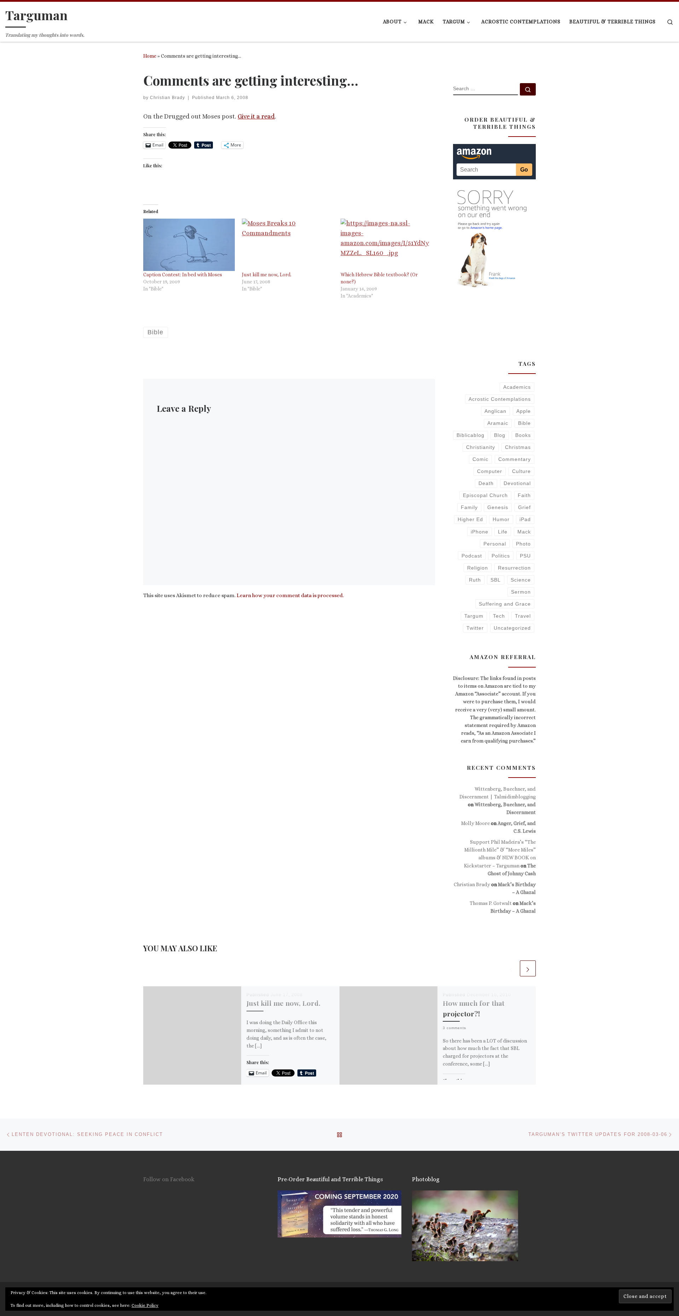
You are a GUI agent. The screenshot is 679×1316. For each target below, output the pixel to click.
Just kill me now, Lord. (266, 274)
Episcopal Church (485, 495)
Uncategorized (512, 628)
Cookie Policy (145, 1305)
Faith (524, 495)
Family (469, 507)
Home (149, 56)
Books (523, 435)
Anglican (495, 411)
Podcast (472, 556)
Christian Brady (167, 97)
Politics (501, 556)
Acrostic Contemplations (500, 399)
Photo (523, 544)
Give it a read (256, 116)
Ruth (475, 580)
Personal (494, 544)
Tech (499, 616)
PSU (525, 556)
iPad (525, 519)
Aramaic (497, 423)
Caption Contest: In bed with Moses (182, 274)
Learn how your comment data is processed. (290, 595)
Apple (523, 411)
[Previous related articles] (511, 968)
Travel (523, 616)
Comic (480, 459)
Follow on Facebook (169, 1179)
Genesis (497, 507)
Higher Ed (470, 519)
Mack (524, 532)
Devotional (517, 483)
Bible (524, 423)
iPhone (479, 532)
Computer (489, 471)
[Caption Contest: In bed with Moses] (189, 245)
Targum (473, 616)
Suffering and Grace (505, 604)
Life (502, 532)
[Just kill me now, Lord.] (287, 245)
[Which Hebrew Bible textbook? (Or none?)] (386, 245)
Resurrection (514, 568)
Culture (521, 471)
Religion (477, 568)
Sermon (521, 592)
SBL (496, 580)
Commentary (514, 459)
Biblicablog (470, 435)
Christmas (518, 447)
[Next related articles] (528, 968)
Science (521, 580)
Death (486, 483)
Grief (524, 507)
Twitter (475, 628)
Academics (517, 387)
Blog (499, 435)
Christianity (480, 447)
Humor (501, 519)
